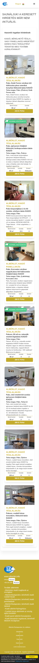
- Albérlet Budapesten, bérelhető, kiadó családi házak (19, 596)
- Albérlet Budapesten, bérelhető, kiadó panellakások (19, 600)
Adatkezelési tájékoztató (22, 661)
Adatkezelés (19, 635)
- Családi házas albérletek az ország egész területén (18, 612)
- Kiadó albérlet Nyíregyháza (15, 609)
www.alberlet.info (12, 576)
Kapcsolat (19, 639)
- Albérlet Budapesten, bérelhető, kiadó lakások (19, 605)
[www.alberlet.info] (5, 4)
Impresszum (19, 643)
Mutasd (11, 579)
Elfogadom (32, 656)
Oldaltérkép (19, 631)
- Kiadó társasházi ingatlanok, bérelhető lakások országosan (19, 620)
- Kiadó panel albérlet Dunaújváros (17, 616)
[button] (19, 4)
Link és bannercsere (20, 647)
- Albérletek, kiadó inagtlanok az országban (16, 591)
